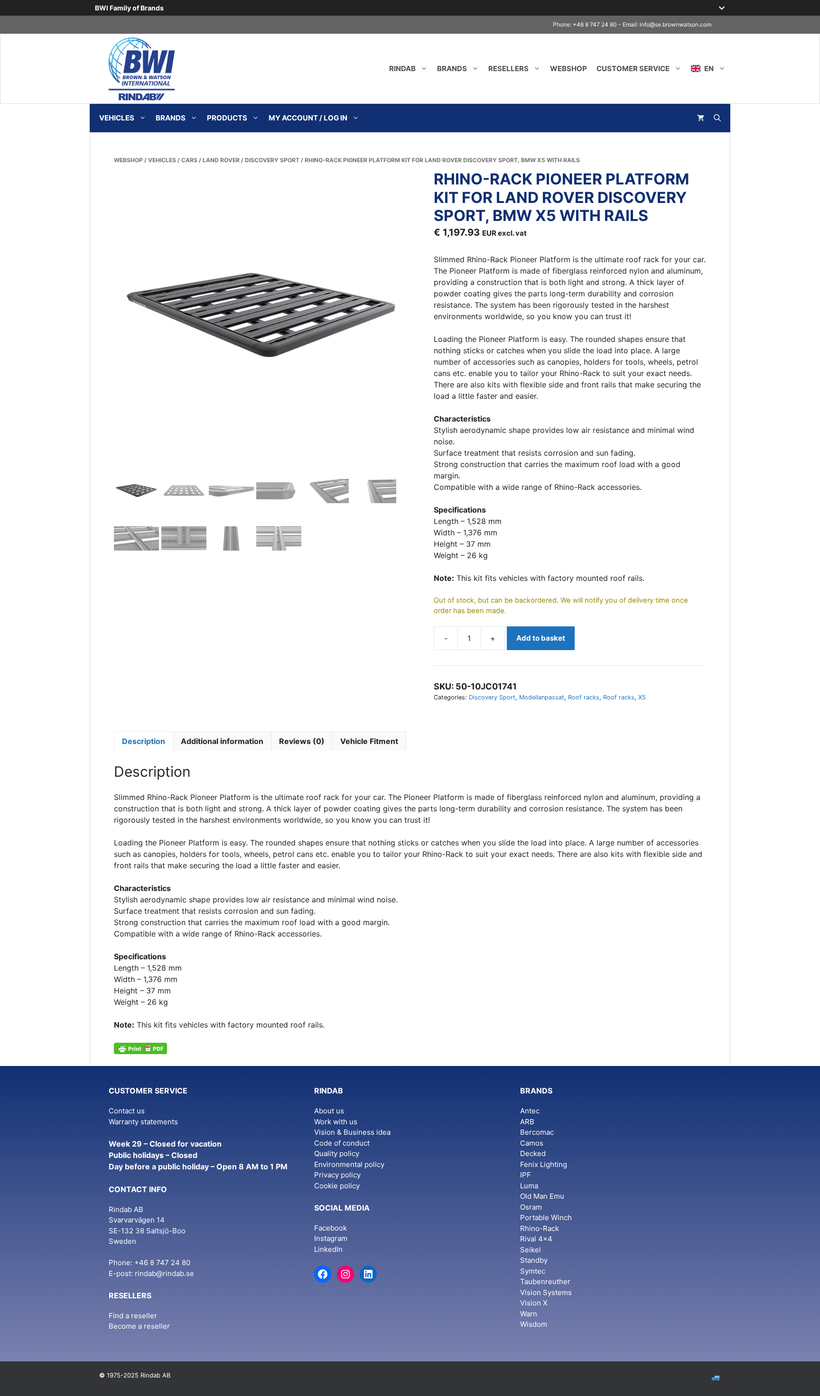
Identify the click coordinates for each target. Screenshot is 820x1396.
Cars (189, 160)
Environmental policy (349, 1164)
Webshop (568, 68)
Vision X (534, 1302)
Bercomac (537, 1132)
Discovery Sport (272, 160)
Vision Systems (546, 1292)
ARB (527, 1121)
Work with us (335, 1121)
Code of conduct (342, 1143)
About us (329, 1110)
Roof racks (583, 697)
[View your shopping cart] (700, 118)
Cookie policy (337, 1185)
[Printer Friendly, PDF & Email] (140, 1048)
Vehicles (116, 117)
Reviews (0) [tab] (302, 741)
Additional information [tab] (222, 741)
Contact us (127, 1110)
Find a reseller (133, 1315)
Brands (452, 68)
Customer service (633, 68)
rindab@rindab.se (164, 1273)
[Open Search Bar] (717, 118)
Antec (530, 1110)
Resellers (508, 68)
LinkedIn (328, 1249)
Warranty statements (143, 1121)
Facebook (330, 1227)
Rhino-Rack (539, 1228)
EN (708, 68)
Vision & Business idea (352, 1132)
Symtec (532, 1271)
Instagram (330, 1238)
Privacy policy (337, 1174)
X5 (642, 697)
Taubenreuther (545, 1281)
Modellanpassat (541, 697)
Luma (529, 1185)
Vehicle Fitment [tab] (369, 741)
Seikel (530, 1249)
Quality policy (336, 1153)
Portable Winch (546, 1217)
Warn (528, 1313)
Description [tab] (143, 741)
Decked (533, 1153)
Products (227, 117)
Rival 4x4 (536, 1238)
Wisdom (533, 1324)
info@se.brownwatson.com (675, 24)
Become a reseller (139, 1326)
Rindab (402, 68)
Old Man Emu (542, 1196)
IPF (525, 1174)
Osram (531, 1207)
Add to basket (540, 638)
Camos (531, 1143)
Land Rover (221, 160)
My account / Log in (308, 117)
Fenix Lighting (543, 1164)
